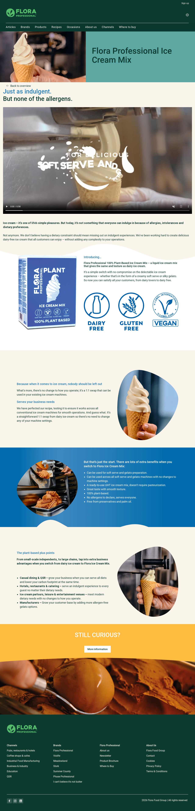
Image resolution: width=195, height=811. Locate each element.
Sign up (185, 3)
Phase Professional (63, 776)
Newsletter (105, 755)
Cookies (150, 760)
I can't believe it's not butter (67, 781)
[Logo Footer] (22, 724)
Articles (11, 27)
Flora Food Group (155, 750)
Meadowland (60, 760)
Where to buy (127, 27)
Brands (25, 27)
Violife (56, 755)
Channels (108, 27)
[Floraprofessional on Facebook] (9, 800)
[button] (187, 15)
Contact (150, 755)
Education (12, 771)
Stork (56, 766)
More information (97, 649)
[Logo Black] (21, 8)
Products (40, 27)
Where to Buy (107, 766)
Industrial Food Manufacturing (23, 760)
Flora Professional (63, 750)
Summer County (62, 771)
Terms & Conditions (156, 771)
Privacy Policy (153, 766)
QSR (9, 776)
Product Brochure (109, 760)
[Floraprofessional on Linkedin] (20, 800)
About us (91, 27)
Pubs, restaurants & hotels (21, 750)
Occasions (73, 27)
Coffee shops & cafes (18, 755)
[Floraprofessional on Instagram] (15, 800)
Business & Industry (17, 766)
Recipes (56, 27)
